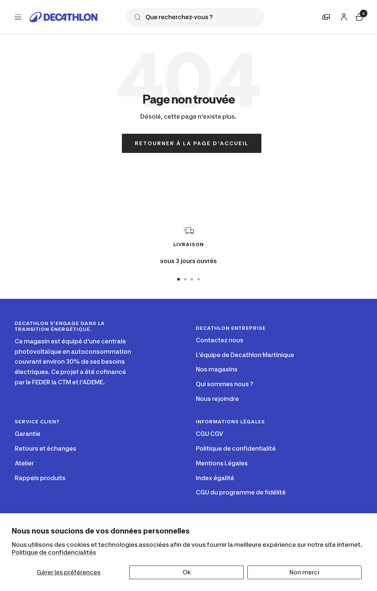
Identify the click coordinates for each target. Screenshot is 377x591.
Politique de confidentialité (236, 448)
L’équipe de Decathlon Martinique (245, 355)
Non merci (304, 572)
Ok (187, 572)
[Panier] (358, 16)
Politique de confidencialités (54, 552)
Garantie (27, 433)
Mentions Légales (222, 463)
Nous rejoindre (217, 398)
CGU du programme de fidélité (241, 492)
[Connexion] (342, 16)
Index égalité (215, 478)
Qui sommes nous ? (224, 384)
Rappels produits (40, 478)
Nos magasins (216, 369)
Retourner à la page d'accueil (192, 143)
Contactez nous (219, 340)
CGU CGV (209, 433)
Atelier (24, 463)
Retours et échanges (45, 448)
